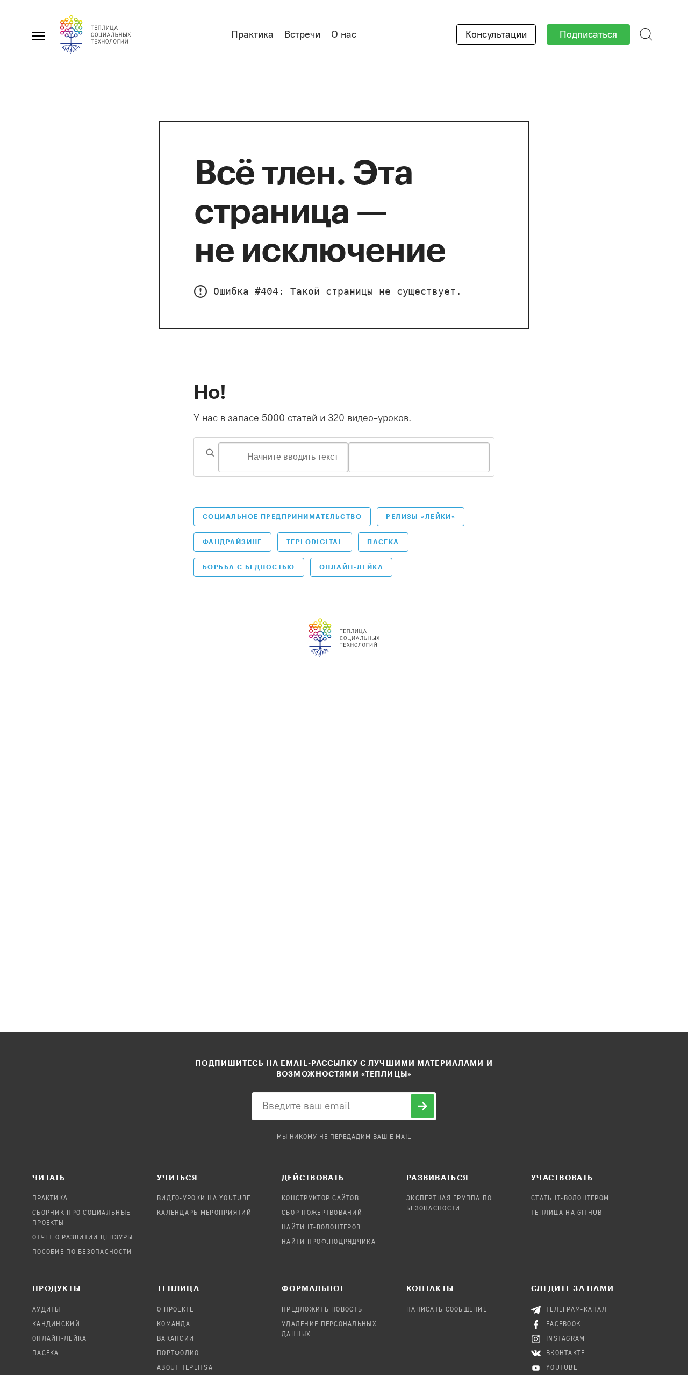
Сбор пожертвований (322, 1213)
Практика (252, 34)
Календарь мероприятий (204, 1213)
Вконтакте (565, 1353)
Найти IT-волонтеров (321, 1227)
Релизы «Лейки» (420, 516)
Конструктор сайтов (320, 1198)
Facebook (563, 1324)
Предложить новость (322, 1310)
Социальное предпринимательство (282, 516)
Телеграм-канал (576, 1310)
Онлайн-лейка (59, 1339)
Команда (173, 1324)
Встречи (302, 34)
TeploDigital (314, 541)
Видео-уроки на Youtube (203, 1198)
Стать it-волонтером (570, 1198)
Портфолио (178, 1353)
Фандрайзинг (232, 541)
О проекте (175, 1310)
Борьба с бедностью (249, 567)
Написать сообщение (446, 1310)
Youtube (561, 1368)
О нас (343, 34)
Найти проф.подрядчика (329, 1242)
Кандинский (56, 1324)
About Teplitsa (185, 1368)
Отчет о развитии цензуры (82, 1238)
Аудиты (46, 1310)
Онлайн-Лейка (351, 567)
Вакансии (175, 1339)
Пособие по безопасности (82, 1252)
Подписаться (588, 34)
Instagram (565, 1339)
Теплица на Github (567, 1213)
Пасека (383, 541)
